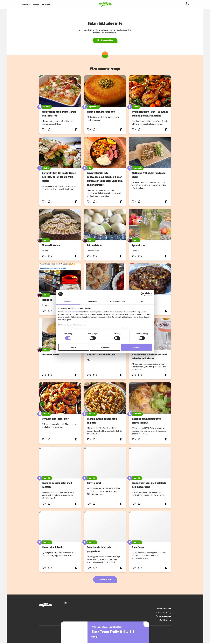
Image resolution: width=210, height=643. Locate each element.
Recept (36, 4)
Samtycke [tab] (68, 301)
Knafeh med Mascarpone (101, 111)
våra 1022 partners (71, 312)
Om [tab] (142, 301)
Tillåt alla (136, 347)
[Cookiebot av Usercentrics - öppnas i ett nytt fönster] (142, 294)
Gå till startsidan (105, 40)
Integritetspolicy (163, 612)
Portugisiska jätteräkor (55, 418)
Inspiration (25, 4)
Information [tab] (92, 301)
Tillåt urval (105, 347)
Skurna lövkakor (51, 245)
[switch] (93, 338)
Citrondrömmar (50, 354)
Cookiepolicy (165, 620)
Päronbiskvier (95, 245)
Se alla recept (105, 579)
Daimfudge (138, 547)
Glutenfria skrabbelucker (101, 354)
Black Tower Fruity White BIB (112, 631)
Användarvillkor (164, 608)
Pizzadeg (47, 299)
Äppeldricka (138, 245)
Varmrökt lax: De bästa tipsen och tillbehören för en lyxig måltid (59, 177)
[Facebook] (165, 604)
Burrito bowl (94, 483)
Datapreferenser (163, 616)
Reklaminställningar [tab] (117, 301)
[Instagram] (169, 604)
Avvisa (73, 347)
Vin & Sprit (46, 4)
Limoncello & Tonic (52, 547)
